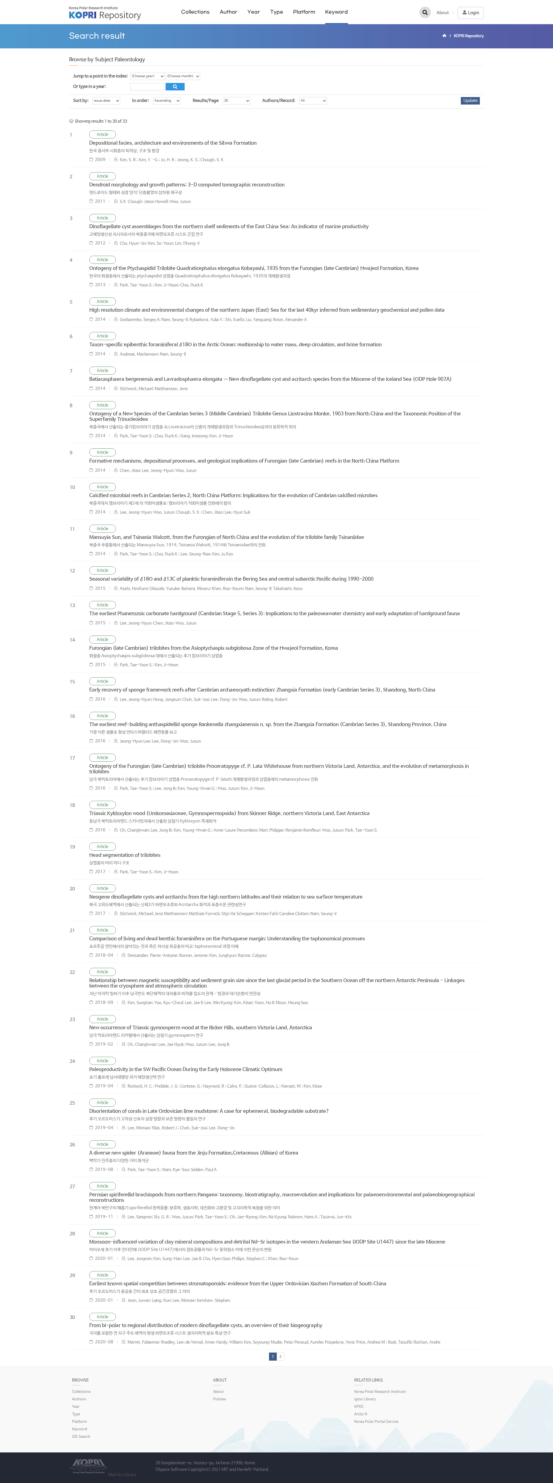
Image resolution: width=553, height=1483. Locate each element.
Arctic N (360, 1414)
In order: (140, 100)
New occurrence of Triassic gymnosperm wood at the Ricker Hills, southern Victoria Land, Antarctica (200, 1028)
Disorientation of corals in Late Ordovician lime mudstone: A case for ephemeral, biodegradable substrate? (209, 1111)
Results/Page (206, 100)
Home (445, 36)
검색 (425, 12)
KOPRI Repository (105, 13)
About (443, 12)
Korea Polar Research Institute (380, 1392)
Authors (79, 1399)
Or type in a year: (89, 86)
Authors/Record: (278, 100)
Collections (195, 12)
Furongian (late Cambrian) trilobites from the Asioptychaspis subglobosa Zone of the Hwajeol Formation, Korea (213, 648)
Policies (219, 1399)
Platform (304, 12)
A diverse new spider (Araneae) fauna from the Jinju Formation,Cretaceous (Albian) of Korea (193, 1153)
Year (253, 12)
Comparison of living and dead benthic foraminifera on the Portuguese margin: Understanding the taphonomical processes (227, 939)
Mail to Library (122, 1474)
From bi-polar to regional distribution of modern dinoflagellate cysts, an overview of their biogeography (205, 1325)
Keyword (336, 12)
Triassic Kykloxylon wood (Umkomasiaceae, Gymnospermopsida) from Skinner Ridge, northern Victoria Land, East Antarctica (229, 813)
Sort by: (80, 100)
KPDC (359, 1407)
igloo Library (365, 1399)
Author (228, 12)
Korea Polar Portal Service (376, 1422)
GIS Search (81, 1437)
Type (276, 12)
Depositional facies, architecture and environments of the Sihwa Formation (173, 143)
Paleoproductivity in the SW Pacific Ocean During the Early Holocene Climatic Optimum (185, 1069)
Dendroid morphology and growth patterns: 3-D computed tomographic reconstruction (187, 185)
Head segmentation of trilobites (124, 855)
